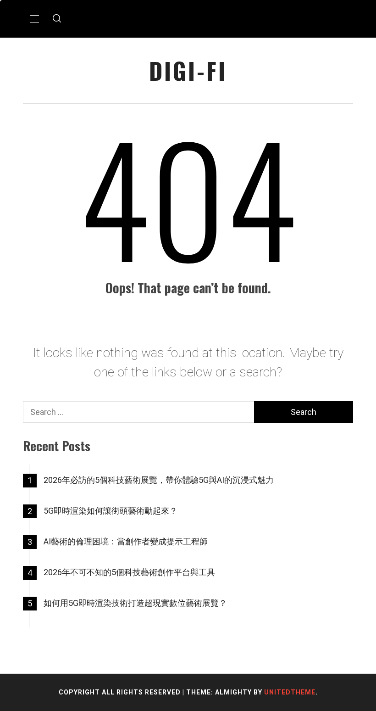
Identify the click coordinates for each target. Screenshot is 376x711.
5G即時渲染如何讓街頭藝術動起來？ (110, 510)
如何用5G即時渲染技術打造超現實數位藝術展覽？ (135, 603)
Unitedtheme (289, 692)
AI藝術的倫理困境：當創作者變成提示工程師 (126, 541)
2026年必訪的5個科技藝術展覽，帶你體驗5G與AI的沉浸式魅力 (159, 480)
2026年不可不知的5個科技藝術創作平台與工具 (129, 572)
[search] (57, 19)
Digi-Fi (188, 70)
